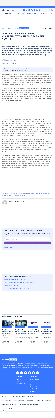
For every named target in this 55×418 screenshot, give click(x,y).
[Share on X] (48, 28)
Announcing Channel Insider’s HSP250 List (15, 279)
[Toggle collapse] (3, 411)
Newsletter (45, 9)
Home (3, 28)
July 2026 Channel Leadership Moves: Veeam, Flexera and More (20, 331)
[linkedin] (27, 10)
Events (50, 13)
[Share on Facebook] (45, 28)
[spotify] (34, 10)
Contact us (19, 381)
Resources (32, 391)
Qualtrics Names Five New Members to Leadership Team (46, 331)
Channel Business (8, 13)
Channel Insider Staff (11, 60)
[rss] (32, 10)
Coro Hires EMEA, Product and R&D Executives (33, 331)
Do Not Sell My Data (25, 408)
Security (32, 382)
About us (18, 379)
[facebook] (24, 10)
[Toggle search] (52, 10)
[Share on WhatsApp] (52, 28)
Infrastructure (33, 386)
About (45, 13)
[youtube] (29, 10)
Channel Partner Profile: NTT (11, 285)
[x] (37, 10)
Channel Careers (23, 28)
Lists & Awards (33, 389)
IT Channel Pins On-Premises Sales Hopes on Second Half (19, 282)
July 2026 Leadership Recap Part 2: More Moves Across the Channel (7, 331)
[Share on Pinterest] (50, 28)
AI (30, 384)
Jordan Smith (5, 341)
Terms (5, 247)
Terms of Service (6, 404)
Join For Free (27, 243)
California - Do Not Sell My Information (30, 404)
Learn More (23, 70)
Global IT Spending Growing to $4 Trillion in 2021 (17, 288)
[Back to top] (52, 413)
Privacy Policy (11, 247)
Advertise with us (20, 383)
